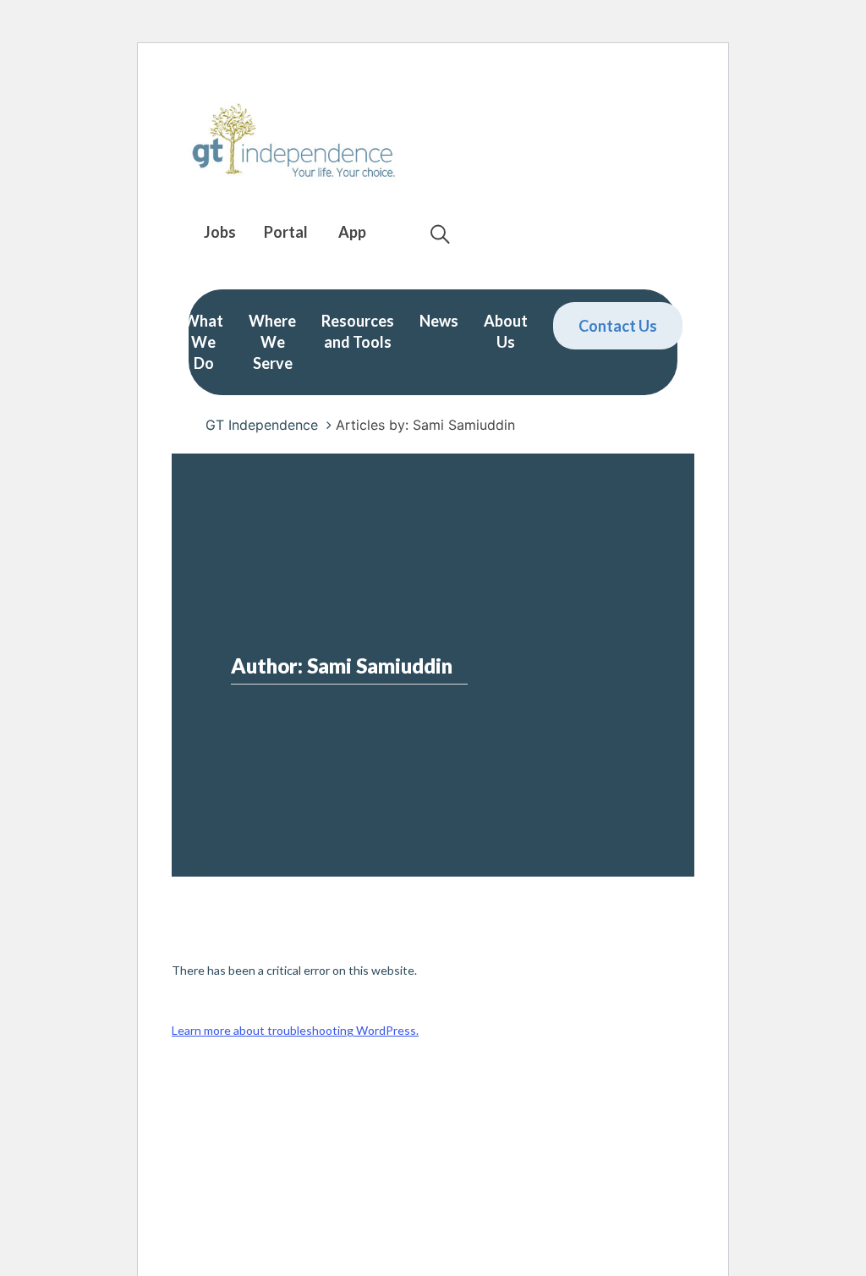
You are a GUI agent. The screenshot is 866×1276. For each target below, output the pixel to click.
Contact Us (617, 325)
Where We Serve (272, 341)
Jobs (220, 232)
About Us (506, 331)
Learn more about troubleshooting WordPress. (295, 1030)
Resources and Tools (357, 331)
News (438, 320)
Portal (286, 232)
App (352, 232)
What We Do (203, 341)
